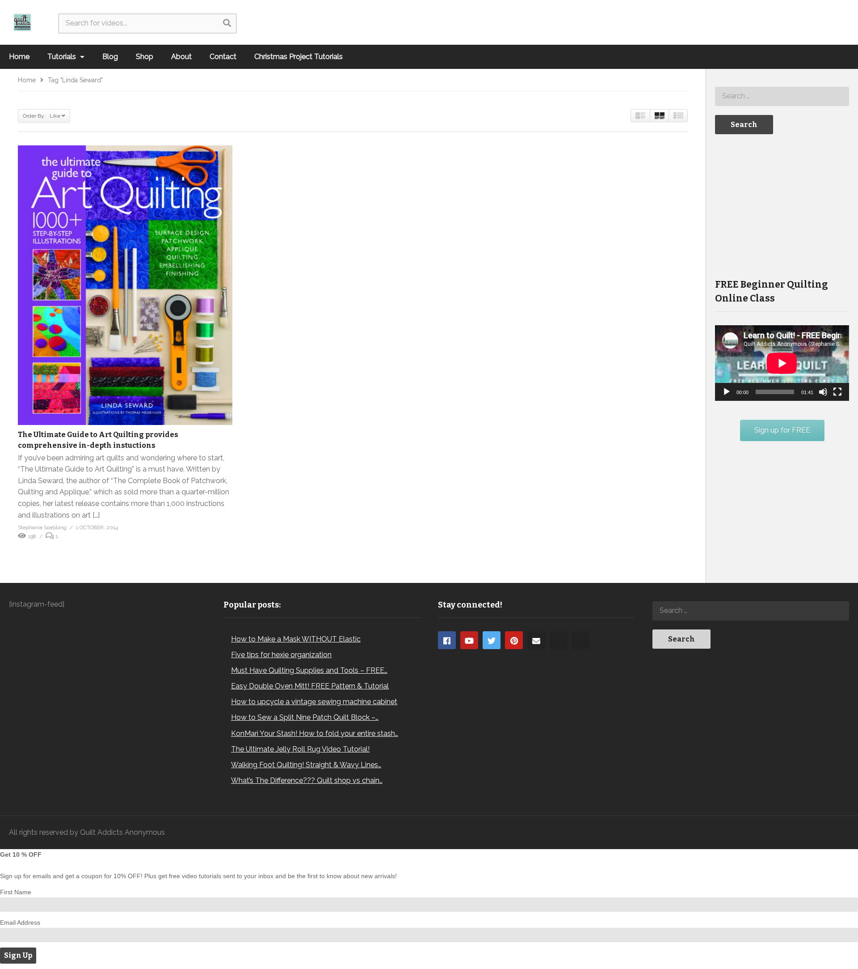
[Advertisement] (782, 205)
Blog (110, 56)
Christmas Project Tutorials (298, 56)
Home (19, 56)
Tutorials (62, 56)
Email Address (20, 922)
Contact (223, 56)
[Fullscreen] (837, 391)
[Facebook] (447, 640)
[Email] (536, 640)
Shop (144, 56)
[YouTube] (469, 640)
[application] (782, 363)
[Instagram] (559, 640)
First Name (15, 892)
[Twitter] (491, 640)
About (181, 56)
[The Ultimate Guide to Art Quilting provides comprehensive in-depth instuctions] (125, 285)
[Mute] (823, 391)
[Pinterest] (514, 640)
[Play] (726, 391)
